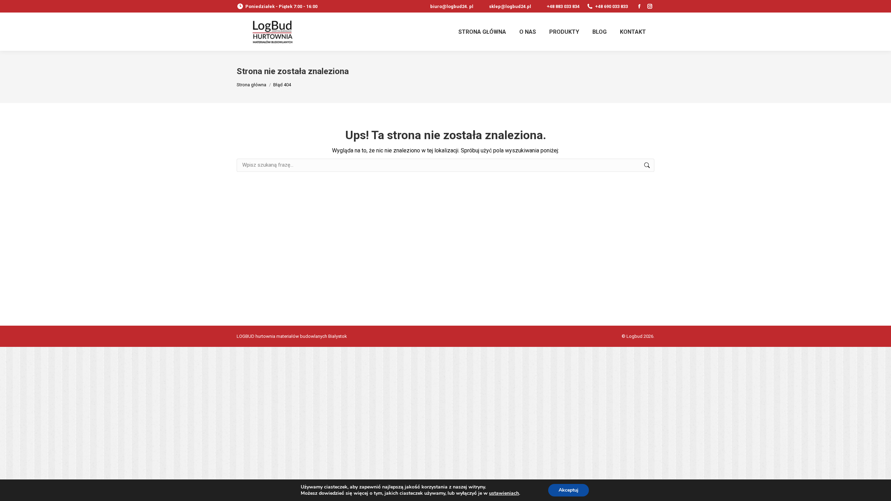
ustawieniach (504, 493)
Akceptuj (568, 490)
